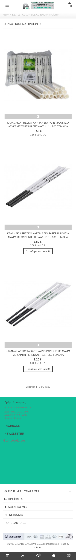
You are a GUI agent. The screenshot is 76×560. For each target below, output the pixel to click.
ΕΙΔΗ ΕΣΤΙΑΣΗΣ (20, 15)
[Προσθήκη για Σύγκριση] (38, 116)
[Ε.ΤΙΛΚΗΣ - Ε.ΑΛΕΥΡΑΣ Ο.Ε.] (38, 5)
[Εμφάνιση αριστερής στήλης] (7, 556)
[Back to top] (22, 556)
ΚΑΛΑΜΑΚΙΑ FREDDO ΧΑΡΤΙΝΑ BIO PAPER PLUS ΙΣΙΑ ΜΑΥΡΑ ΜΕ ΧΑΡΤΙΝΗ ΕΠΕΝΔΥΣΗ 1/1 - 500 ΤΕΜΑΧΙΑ (38, 235)
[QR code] (53, 556)
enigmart (38, 547)
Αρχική (6, 15)
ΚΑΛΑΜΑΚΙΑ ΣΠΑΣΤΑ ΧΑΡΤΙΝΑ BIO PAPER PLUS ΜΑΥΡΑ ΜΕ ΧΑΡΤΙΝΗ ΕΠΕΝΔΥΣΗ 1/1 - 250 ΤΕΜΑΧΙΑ (38, 353)
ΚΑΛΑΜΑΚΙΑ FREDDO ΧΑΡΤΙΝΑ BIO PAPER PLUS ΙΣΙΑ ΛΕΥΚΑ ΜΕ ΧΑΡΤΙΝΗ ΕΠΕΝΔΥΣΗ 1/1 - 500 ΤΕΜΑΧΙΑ (38, 124)
